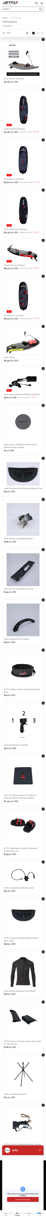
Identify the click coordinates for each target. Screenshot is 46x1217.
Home (4, 18)
